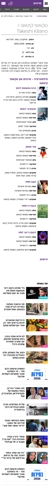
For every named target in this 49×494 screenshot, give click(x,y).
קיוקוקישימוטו (23, 250)
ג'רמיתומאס (25, 168)
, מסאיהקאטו (11, 173)
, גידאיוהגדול (13, 223)
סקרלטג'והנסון (22, 97)
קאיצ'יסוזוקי (23, 126)
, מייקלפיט (11, 97)
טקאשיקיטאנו (25, 113)
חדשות (36, 10)
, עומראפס (21, 176)
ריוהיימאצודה (23, 199)
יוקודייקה (25, 135)
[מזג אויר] (10, 3)
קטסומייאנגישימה (24, 160)
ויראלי (7, 10)
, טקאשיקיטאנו (10, 199)
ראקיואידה (24, 223)
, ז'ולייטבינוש (18, 100)
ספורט (16, 10)
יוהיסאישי (24, 164)
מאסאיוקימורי (24, 130)
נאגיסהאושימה (24, 186)
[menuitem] (36, 9)
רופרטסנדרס (25, 93)
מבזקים (26, 10)
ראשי (45, 10)
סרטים (37, 3)
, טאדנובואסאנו (18, 138)
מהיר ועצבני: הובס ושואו (24, 16)
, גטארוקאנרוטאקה (12, 135)
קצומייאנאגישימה (24, 122)
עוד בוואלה (42, 284)
